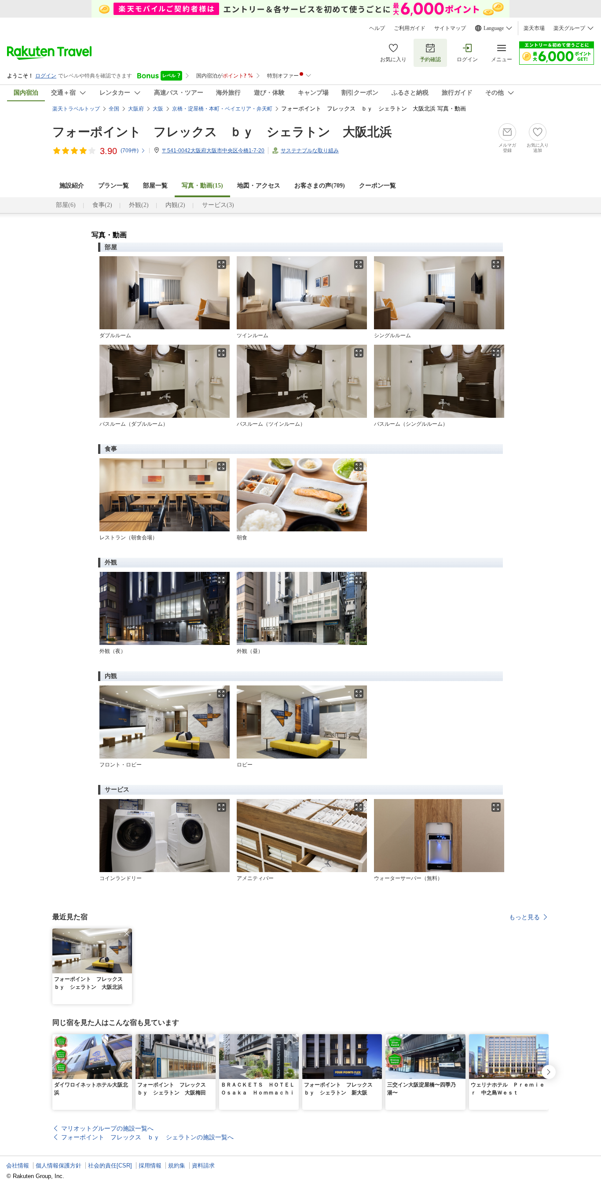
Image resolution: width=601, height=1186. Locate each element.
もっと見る (524, 917)
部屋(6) (66, 205)
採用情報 (150, 1165)
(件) (130, 150)
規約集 (176, 1165)
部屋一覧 (155, 185)
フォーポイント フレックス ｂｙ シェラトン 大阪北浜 (222, 132)
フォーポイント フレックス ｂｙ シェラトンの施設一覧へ (147, 1137)
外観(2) (139, 205)
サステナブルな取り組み (310, 150)
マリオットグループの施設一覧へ (107, 1128)
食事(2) (102, 205)
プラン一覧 (113, 185)
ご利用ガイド (409, 28)
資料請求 (203, 1165)
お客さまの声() (319, 185)
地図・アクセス (258, 185)
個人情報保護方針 (58, 1165)
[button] (126, 933)
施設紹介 (71, 185)
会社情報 (17, 1165)
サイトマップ (450, 28)
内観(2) (175, 205)
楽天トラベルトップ (76, 109)
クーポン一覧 (377, 185)
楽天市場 (534, 28)
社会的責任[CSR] (110, 1165)
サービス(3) (218, 205)
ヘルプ (377, 28)
